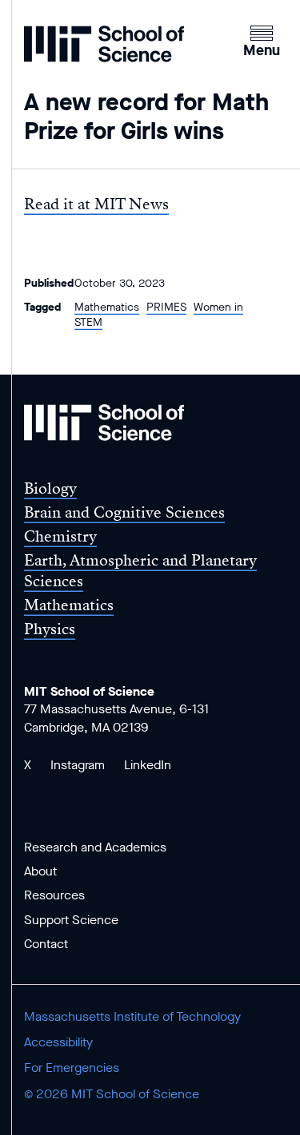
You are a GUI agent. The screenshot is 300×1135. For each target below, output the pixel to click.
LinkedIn (147, 764)
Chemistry (60, 536)
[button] (261, 39)
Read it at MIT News (96, 204)
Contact (46, 943)
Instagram (77, 764)
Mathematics (106, 307)
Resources (54, 895)
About (40, 871)
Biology (50, 488)
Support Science (71, 919)
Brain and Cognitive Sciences (124, 512)
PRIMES (166, 307)
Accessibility (58, 1042)
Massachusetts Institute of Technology (132, 1016)
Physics (49, 629)
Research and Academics (95, 847)
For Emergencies (71, 1067)
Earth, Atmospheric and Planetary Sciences (140, 570)
